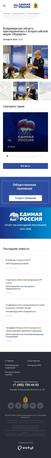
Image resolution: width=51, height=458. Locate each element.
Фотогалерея (34, 13)
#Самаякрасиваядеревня (33, 334)
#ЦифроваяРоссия (13, 289)
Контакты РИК (34, 365)
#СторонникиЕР (12, 337)
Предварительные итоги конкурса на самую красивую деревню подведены (24, 329)
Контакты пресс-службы (13, 373)
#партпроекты (29, 286)
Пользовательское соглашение (25, 426)
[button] (7, 156)
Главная (6, 13)
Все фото (25, 166)
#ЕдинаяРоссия (17, 264)
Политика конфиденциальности (25, 428)
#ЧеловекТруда (12, 312)
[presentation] (9, 62)
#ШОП (26, 264)
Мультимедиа (18, 13)
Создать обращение (25, 198)
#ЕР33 (8, 264)
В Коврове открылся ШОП (18, 260)
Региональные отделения (12, 366)
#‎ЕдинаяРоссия (17, 286)
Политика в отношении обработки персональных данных (25, 431)
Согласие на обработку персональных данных (25, 435)
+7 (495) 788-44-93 (26, 385)
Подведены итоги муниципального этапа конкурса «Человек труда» (25, 306)
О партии (9, 361)
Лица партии (33, 361)
